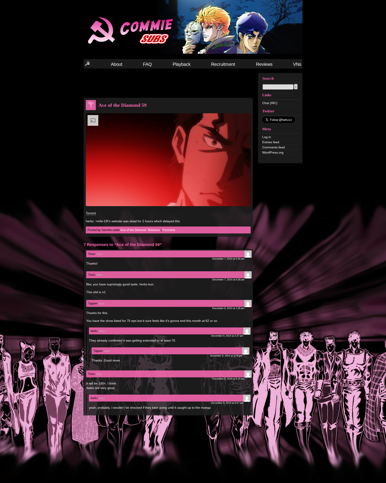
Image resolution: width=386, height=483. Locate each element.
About (116, 64)
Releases (154, 230)
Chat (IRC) (269, 103)
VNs (297, 64)
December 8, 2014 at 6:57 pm (227, 403)
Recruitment (223, 64)
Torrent (91, 213)
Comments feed (273, 147)
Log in (266, 137)
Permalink (168, 230)
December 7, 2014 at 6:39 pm (228, 279)
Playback (182, 64)
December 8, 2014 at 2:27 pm (227, 335)
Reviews (264, 64)
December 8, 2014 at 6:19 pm (228, 378)
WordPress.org (272, 152)
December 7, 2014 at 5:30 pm (228, 258)
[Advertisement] (168, 83)
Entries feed (270, 142)
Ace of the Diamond (133, 230)
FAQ (147, 64)
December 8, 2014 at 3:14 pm (226, 355)
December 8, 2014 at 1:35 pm (228, 308)
